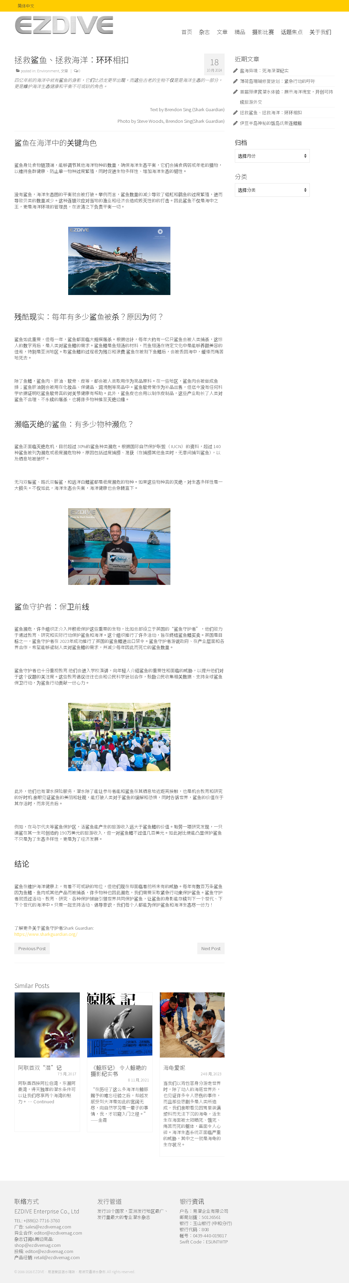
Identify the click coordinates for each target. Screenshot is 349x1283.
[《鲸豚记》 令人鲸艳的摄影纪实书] (47, 1025)
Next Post (211, 948)
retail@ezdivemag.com (57, 1257)
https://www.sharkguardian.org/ (45, 934)
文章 (64, 70)
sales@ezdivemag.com (48, 1226)
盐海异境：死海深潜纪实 (264, 70)
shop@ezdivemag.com (37, 1245)
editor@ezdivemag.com (58, 1232)
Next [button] (219, 1078)
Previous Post (32, 948)
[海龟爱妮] (119, 1025)
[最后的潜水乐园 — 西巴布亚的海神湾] (192, 1025)
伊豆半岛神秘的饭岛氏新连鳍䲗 (271, 123)
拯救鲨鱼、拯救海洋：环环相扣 (271, 112)
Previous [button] (20, 1078)
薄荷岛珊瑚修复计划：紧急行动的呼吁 (277, 81)
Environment (48, 70)
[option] (47, 1065)
